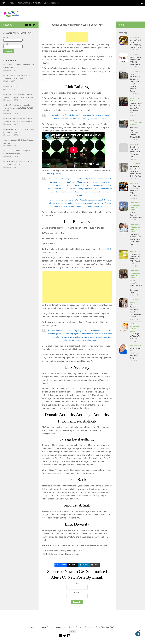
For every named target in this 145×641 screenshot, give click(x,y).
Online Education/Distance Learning (137, 122)
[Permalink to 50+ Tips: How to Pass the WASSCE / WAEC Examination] (123, 186)
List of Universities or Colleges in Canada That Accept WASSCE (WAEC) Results (18, 108)
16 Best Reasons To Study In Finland (135, 214)
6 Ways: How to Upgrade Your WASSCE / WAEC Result (135, 60)
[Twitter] (30, 24)
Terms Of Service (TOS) (105, 627)
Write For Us (47, 627)
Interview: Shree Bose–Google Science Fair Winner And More (136, 108)
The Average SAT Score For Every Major (135, 336)
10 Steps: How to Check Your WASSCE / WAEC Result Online (135, 258)
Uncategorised (135, 346)
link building (82, 98)
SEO (109, 248)
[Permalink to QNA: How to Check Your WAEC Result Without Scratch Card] (123, 147)
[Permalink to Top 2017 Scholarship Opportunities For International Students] (123, 302)
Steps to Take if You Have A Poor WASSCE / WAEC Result (135, 43)
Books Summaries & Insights (29, 2)
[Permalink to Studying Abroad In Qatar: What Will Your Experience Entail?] (123, 273)
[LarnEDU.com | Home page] (11, 13)
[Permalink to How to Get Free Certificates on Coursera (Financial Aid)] (123, 123)
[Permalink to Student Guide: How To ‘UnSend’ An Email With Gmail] (123, 349)
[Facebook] (26, 24)
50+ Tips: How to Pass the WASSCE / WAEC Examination (135, 191)
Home (4, 2)
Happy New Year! (11, 86)
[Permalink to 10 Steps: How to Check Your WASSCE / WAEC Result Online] (123, 254)
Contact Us (60, 627)
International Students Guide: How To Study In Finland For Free (135, 239)
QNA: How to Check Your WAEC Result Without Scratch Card (135, 152)
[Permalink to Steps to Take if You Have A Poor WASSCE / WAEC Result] (123, 40)
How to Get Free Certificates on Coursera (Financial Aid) (135, 132)
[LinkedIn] (33, 24)
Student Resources (51, 2)
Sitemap (88, 627)
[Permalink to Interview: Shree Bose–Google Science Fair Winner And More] (123, 101)
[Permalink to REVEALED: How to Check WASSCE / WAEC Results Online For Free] (123, 167)
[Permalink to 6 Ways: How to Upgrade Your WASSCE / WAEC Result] (123, 57)
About (12, 2)
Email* (77, 592)
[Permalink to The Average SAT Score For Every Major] (123, 327)
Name (77, 583)
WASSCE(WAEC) (135, 37)
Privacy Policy (75, 627)
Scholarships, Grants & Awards (135, 302)
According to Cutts (53, 173)
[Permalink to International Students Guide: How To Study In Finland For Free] (123, 227)
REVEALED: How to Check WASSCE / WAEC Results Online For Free (135, 171)
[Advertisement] (77, 37)
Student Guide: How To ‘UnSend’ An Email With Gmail (135, 353)
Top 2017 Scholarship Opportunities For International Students (135, 312)
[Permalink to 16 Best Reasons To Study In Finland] (123, 206)
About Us (34, 627)
